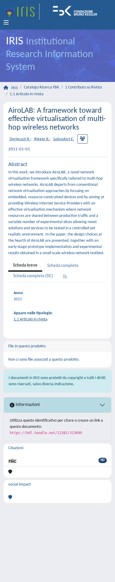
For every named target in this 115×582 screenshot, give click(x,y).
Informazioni (27, 404)
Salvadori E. (63, 139)
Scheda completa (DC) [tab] (33, 276)
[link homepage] (22, 12)
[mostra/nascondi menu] (6, 23)
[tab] (65, 276)
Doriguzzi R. (19, 139)
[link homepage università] (77, 12)
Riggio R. (42, 139)
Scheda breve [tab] (25, 265)
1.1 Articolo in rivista (27, 94)
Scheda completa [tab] (62, 266)
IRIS (14, 88)
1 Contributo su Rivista (83, 87)
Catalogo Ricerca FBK (41, 87)
